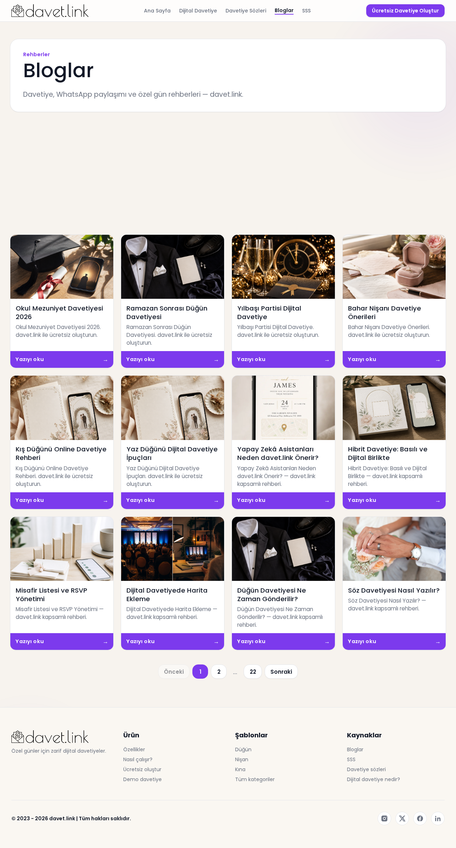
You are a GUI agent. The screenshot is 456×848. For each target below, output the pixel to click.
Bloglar (284, 10)
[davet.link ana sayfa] (50, 10)
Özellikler (134, 749)
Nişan (241, 759)
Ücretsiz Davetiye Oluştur (405, 10)
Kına (240, 769)
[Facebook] (420, 818)
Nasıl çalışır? (137, 759)
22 (253, 671)
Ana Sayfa (157, 10)
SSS (306, 10)
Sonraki (281, 671)
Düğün (243, 749)
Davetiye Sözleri (246, 10)
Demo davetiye (142, 779)
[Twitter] (402, 818)
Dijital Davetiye (198, 10)
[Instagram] (384, 818)
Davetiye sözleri (366, 769)
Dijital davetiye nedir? (373, 779)
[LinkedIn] (438, 818)
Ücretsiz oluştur (142, 769)
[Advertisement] (228, 173)
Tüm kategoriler (255, 779)
